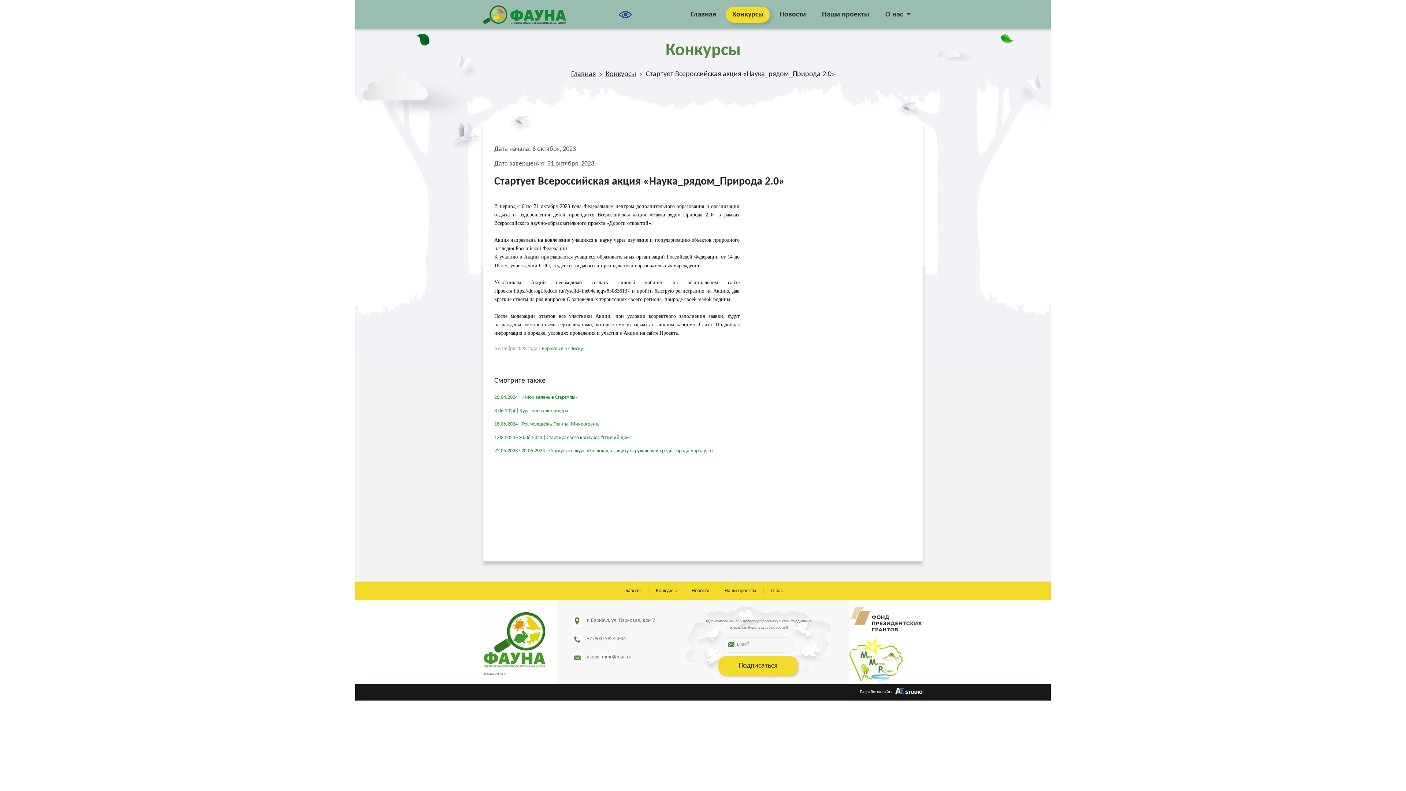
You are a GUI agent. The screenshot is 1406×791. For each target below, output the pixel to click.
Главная (703, 14)
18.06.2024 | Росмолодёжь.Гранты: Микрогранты (547, 424)
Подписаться (758, 665)
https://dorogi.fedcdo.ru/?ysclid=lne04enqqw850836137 (572, 291)
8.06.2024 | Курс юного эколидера (531, 411)
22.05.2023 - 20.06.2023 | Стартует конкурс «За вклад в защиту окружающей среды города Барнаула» (604, 451)
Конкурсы (747, 14)
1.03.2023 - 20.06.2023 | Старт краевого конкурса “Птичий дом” (563, 438)
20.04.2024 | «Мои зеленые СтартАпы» (536, 397)
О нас (894, 14)
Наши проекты (845, 14)
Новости (793, 14)
